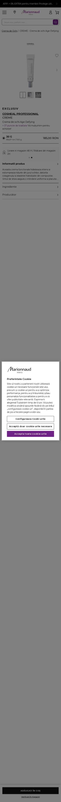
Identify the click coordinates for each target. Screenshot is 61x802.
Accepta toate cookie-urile (30, 434)
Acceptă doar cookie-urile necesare (30, 426)
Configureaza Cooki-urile (30, 419)
